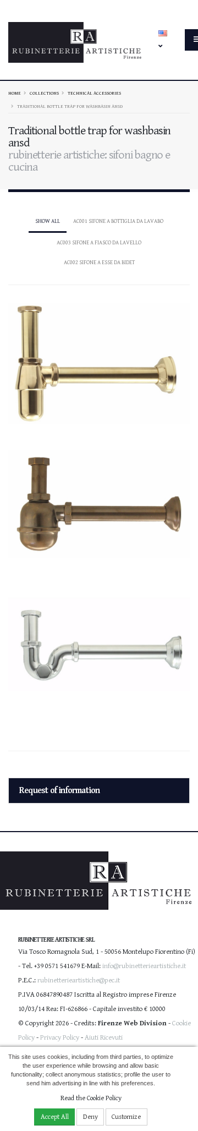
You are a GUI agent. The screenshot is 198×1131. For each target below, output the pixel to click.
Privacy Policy (59, 1038)
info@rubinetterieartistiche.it (144, 966)
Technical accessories (94, 93)
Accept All (55, 1117)
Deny (90, 1117)
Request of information (59, 790)
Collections (44, 93)
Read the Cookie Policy (91, 1098)
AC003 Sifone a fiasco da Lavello (99, 242)
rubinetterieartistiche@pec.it (78, 980)
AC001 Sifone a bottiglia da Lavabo (118, 221)
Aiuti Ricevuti (104, 1038)
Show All (47, 221)
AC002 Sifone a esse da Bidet (99, 262)
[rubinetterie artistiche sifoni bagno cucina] (99, 358)
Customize (126, 1117)
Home (14, 93)
